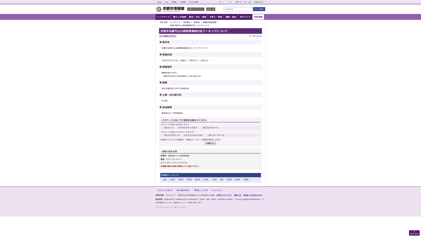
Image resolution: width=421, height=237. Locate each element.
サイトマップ (217, 190)
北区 (165, 179)
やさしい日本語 (193, 2)
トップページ (175, 22)
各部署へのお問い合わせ (252, 195)
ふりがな (229, 2)
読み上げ (221, 2)
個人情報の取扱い (183, 190)
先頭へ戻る (414, 234)
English (159, 2)
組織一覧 (210, 9)
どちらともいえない (188, 127)
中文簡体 (174, 2)
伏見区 (246, 179)
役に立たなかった (211, 127)
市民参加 (196, 22)
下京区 (214, 179)
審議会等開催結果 (209, 22)
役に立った (169, 127)
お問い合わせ (259, 2)
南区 (222, 179)
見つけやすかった (172, 135)
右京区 (229, 179)
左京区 (180, 179)
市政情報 (186, 22)
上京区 (172, 179)
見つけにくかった (216, 135)
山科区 (205, 179)
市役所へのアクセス (195, 9)
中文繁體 (182, 2)
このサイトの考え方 (165, 190)
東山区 (197, 179)
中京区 (189, 179)
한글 (166, 2)
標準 (245, 2)
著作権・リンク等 (201, 190)
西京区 (237, 179)
